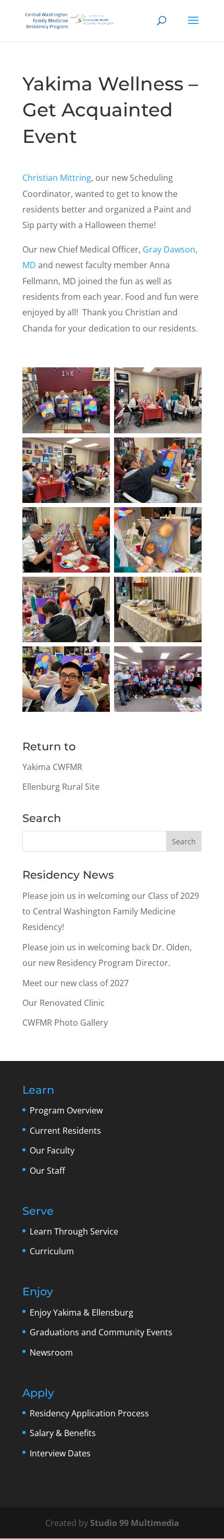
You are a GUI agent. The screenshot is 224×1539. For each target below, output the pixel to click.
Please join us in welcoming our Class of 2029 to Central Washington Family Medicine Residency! (110, 911)
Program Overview (66, 1110)
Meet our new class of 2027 (75, 983)
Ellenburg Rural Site (60, 786)
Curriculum (52, 1251)
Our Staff (47, 1170)
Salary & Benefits (63, 1433)
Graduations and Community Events (101, 1332)
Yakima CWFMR (52, 767)
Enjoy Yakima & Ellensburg (81, 1312)
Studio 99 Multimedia (134, 1523)
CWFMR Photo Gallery (65, 1022)
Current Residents (65, 1130)
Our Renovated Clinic (63, 1003)
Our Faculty (52, 1150)
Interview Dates (60, 1453)
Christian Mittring (56, 177)
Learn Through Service (74, 1231)
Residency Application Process (89, 1413)
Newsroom (51, 1352)
